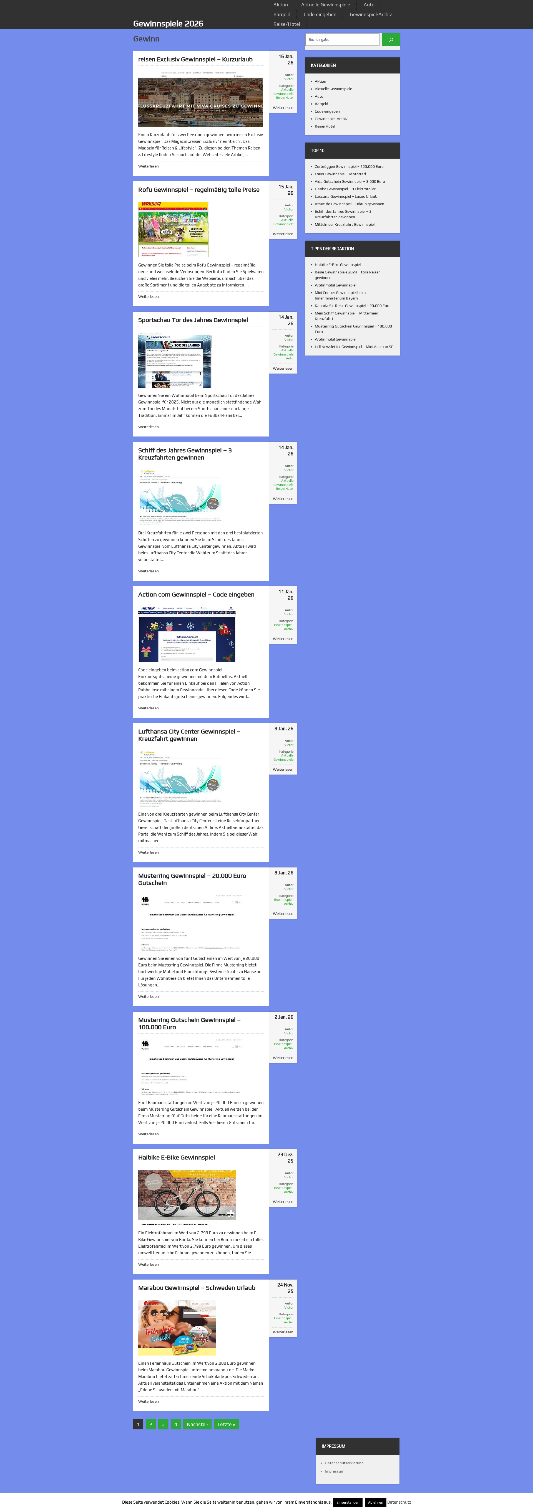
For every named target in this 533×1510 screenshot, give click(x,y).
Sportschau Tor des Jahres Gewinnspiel (193, 319)
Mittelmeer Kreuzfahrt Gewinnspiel (344, 224)
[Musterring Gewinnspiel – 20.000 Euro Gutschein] (192, 923)
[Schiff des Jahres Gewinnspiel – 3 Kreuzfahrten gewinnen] (180, 497)
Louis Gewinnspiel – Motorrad (340, 174)
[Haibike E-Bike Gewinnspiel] (187, 1197)
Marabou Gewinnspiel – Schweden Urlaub (196, 1287)
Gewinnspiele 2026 (168, 23)
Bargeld (281, 14)
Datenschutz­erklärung (344, 1463)
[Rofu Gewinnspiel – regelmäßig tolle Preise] (173, 229)
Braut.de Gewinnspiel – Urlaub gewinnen (349, 204)
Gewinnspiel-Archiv (371, 14)
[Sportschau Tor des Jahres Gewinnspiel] (175, 360)
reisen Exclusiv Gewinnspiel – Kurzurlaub (195, 59)
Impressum (334, 1471)
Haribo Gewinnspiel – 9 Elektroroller (345, 189)
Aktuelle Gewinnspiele (325, 4)
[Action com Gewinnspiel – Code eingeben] (187, 634)
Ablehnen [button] (375, 1502)
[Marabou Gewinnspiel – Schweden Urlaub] (177, 1328)
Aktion (280, 4)
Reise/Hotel (286, 24)
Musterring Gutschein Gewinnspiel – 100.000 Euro (189, 1023)
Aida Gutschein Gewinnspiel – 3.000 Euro (350, 181)
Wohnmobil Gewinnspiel (335, 285)
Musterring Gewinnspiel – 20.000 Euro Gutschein (192, 879)
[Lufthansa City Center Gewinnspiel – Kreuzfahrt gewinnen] (180, 778)
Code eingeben (320, 14)
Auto (369, 4)
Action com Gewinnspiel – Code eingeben (196, 594)
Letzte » (226, 1424)
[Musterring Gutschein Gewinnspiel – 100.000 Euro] (192, 1067)
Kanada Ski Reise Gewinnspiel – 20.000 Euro (353, 305)
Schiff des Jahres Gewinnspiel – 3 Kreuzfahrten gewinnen (185, 453)
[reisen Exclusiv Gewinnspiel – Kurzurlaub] (200, 99)
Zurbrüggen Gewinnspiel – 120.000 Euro (349, 166)
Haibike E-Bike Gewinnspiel (176, 1157)
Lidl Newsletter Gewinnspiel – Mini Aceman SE (354, 346)
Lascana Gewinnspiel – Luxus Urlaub (346, 196)
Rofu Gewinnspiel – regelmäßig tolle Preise (199, 189)
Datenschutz (399, 1502)
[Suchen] (391, 39)
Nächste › (197, 1424)
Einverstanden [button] (347, 1502)
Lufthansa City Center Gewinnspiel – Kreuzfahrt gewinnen (189, 734)
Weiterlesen (148, 166)
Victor (288, 79)
